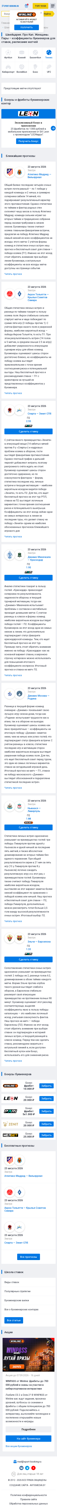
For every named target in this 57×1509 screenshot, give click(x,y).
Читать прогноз (13, 274)
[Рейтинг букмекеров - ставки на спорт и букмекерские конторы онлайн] (10, 5)
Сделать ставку (28, 431)
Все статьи (14, 1320)
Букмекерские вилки (16, 1300)
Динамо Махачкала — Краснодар (39, 558)
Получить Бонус (28, 141)
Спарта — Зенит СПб (16, 1242)
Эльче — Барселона (39, 941)
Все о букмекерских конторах (21, 1309)
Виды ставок (11, 1282)
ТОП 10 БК (40, 5)
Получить (27, 27)
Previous (3, 128)
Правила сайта (28, 1499)
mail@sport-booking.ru (29, 1461)
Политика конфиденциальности (28, 1495)
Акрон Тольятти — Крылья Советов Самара (38, 297)
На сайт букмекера (28, 1438)
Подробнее (29, 1429)
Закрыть (41, 12)
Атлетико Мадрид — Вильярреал (23, 1175)
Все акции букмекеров (19, 1446)
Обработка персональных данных (28, 1503)
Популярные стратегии (17, 1291)
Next (53, 128)
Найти (47, 13)
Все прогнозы (28, 1257)
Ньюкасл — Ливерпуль (34, 810)
